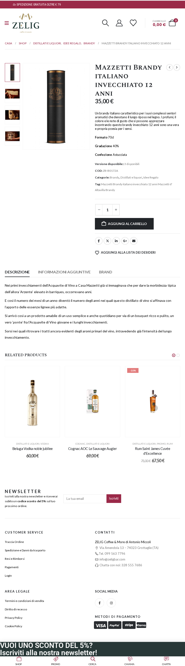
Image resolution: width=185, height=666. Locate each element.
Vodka (44, 443)
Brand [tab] (105, 272)
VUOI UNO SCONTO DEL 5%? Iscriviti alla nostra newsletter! (48, 649)
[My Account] (119, 23)
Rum (170, 443)
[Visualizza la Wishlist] (133, 23)
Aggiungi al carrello (127, 224)
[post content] (32, 401)
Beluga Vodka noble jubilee (32, 448)
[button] (105, 23)
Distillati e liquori (131, 177)
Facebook (99, 241)
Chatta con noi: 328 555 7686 (120, 565)
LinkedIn (116, 241)
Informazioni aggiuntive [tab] (64, 272)
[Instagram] (111, 602)
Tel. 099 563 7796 (112, 553)
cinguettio (107, 241)
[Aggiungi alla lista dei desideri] (52, 373)
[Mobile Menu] (7, 23)
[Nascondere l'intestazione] (26, 23)
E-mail (134, 241)
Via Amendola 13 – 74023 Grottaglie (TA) (129, 548)
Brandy (114, 177)
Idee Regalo (150, 177)
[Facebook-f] (99, 602)
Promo (161, 443)
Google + (125, 241)
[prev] (169, 67)
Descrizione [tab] (17, 272)
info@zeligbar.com (112, 559)
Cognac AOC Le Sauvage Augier (92, 448)
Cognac (80, 443)
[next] (176, 67)
